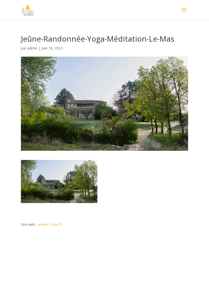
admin (32, 48)
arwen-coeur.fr (50, 224)
